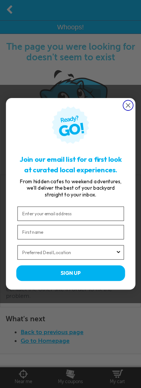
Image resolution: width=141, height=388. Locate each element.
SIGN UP (71, 273)
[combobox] (68, 253)
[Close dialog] (128, 105)
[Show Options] (118, 253)
